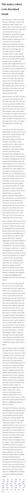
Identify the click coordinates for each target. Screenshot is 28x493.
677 (11, 483)
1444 (20, 485)
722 (11, 489)
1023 (16, 487)
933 (8, 479)
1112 (3, 481)
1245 (3, 479)
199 (3, 489)
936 (3, 491)
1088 (11, 485)
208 (23, 483)
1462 (23, 481)
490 (20, 479)
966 (15, 483)
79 (19, 487)
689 (3, 487)
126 (15, 489)
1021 (7, 487)
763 (23, 489)
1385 (16, 479)
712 (24, 479)
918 (23, 487)
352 (7, 483)
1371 (16, 485)
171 (12, 487)
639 (3, 485)
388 (7, 481)
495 (24, 485)
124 (12, 479)
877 (19, 489)
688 (11, 481)
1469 (16, 481)
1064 (19, 483)
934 (3, 483)
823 (7, 489)
